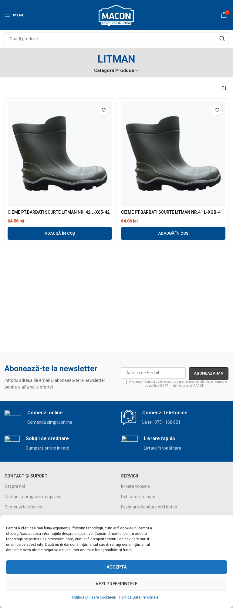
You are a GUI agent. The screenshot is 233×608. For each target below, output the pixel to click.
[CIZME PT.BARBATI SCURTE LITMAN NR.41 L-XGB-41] (173, 154)
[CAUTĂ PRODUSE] (222, 38)
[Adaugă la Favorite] (103, 110)
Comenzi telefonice (23, 506)
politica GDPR (158, 385)
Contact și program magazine (33, 496)
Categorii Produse (114, 70)
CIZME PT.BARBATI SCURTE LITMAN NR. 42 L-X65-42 (59, 212)
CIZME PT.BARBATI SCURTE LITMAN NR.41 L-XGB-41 (172, 212)
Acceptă (116, 567)
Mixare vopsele (135, 486)
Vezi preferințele (116, 583)
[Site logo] (116, 14)
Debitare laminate (138, 496)
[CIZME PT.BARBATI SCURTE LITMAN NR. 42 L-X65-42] (60, 154)
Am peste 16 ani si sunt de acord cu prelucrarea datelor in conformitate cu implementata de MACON (178, 383)
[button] (60, 233)
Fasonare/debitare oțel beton (149, 506)
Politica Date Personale (138, 597)
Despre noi (15, 486)
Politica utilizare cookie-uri (94, 597)
